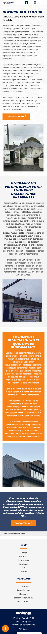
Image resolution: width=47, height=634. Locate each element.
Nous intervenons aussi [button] (14, 533)
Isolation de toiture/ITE (23, 597)
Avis (23, 567)
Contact (23, 571)
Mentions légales (23, 621)
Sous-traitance (23, 601)
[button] (16, 116)
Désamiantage (23, 590)
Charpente (23, 594)
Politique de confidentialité (23, 625)
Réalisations (23, 560)
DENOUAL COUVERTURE (23, 618)
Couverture (24, 586)
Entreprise (23, 556)
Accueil (23, 552)
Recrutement (23, 564)
